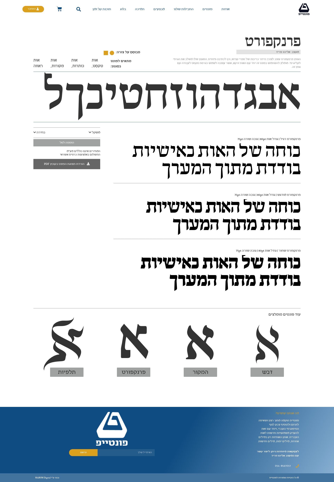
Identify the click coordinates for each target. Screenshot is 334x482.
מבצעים (159, 9)
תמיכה (139, 9)
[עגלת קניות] (59, 9)
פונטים (207, 9)
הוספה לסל (67, 143)
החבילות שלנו (183, 9)
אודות (225, 9)
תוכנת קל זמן (102, 9)
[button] (78, 9)
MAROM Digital (43, 477)
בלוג (123, 9)
